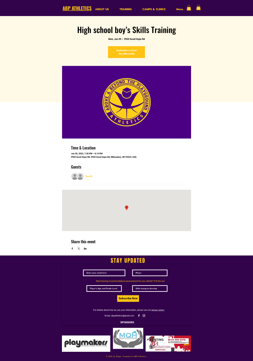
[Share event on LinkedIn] (85, 248)
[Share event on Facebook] (72, 248)
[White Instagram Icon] (144, 315)
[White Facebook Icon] (139, 315)
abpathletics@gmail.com (122, 316)
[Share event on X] (78, 248)
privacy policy (158, 310)
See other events (126, 53)
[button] (189, 8)
